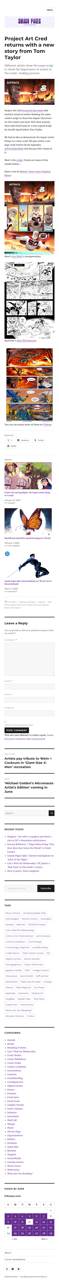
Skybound (37, 993)
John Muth (21, 605)
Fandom (11, 1093)
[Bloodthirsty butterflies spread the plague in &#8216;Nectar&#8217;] (28, 521)
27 (36, 1233)
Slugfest (10, 999)
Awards (11, 1040)
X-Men (30, 1016)
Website (9, 708)
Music (10, 1127)
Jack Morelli (26, 976)
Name (8, 681)
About (8, 1252)
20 (36, 1227)
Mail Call (12, 1120)
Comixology (35, 941)
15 (51, 1221)
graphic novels (14, 970)
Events (11, 1089)
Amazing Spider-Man (34, 913)
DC (48, 953)
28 (43, 1233)
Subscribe (46, 888)
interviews (11, 976)
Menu (50, 10)
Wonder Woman (15, 1016)
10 (15, 1221)
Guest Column (15, 1108)
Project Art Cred (34, 605)
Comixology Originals (17, 947)
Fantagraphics (13, 964)
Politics (11, 1139)
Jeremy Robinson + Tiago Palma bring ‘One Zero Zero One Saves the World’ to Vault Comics (30, 848)
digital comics (13, 959)
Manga (11, 1124)
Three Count (14, 1166)
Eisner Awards (32, 959)
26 (29, 1233)
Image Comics (41, 970)
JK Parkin (12, 602)
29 (50, 1233)
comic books (43, 936)
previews (23, 993)
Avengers (46, 919)
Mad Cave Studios (30, 981)
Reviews (11, 1150)
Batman (21, 924)
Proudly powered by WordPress (33, 1277)
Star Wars (39, 999)
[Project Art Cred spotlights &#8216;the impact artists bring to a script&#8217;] (28, 475)
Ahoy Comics (13, 913)
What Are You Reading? (19, 1010)
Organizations (15, 1135)
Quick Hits (13, 1146)
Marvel (9, 987)
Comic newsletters (15, 1259)
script (19, 160)
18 (22, 1227)
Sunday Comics (15, 1162)
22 (50, 1227)
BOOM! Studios (37, 924)
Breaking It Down (16, 1047)
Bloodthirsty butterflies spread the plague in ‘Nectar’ (28, 538)
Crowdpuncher (15, 1082)
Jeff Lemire (42, 976)
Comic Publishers (16, 1059)
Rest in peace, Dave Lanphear (23, 871)
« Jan (14, 1239)
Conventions (14, 1070)
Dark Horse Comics (33, 953)
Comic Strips (14, 1063)
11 (22, 1221)
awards (9, 924)
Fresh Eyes (13, 1097)
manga (47, 981)
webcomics (26, 1004)
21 (44, 1227)
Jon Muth (17, 256)
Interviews (13, 1116)
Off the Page (14, 1131)
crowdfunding (40, 947)
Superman (11, 1004)
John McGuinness (26, 340)
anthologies (12, 919)
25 (22, 1233)
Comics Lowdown (15, 941)
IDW (27, 970)
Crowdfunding (15, 1078)
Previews (12, 1143)
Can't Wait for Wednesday (20, 930)
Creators (41, 602)
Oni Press (39, 987)
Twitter (47, 424)
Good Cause (13, 1101)
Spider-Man (24, 999)
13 (37, 1221)
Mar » (44, 1239)
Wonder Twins (27, 171)
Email (9, 694)
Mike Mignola (23, 987)
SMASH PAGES (11, 1277)
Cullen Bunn (12, 953)
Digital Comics (15, 1085)
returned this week (32, 110)
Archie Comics (30, 919)
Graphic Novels (15, 1105)
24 (15, 1233)
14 (44, 1221)
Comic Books (14, 1055)
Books (10, 1043)
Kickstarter (12, 981)
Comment (11, 640)
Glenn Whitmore (33, 964)
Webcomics (13, 1169)
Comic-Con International (19, 936)
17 (15, 1227)
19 (29, 1227)
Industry (12, 1112)
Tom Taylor (15, 608)
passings (10, 993)
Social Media (14, 1158)
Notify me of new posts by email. (19, 725)
